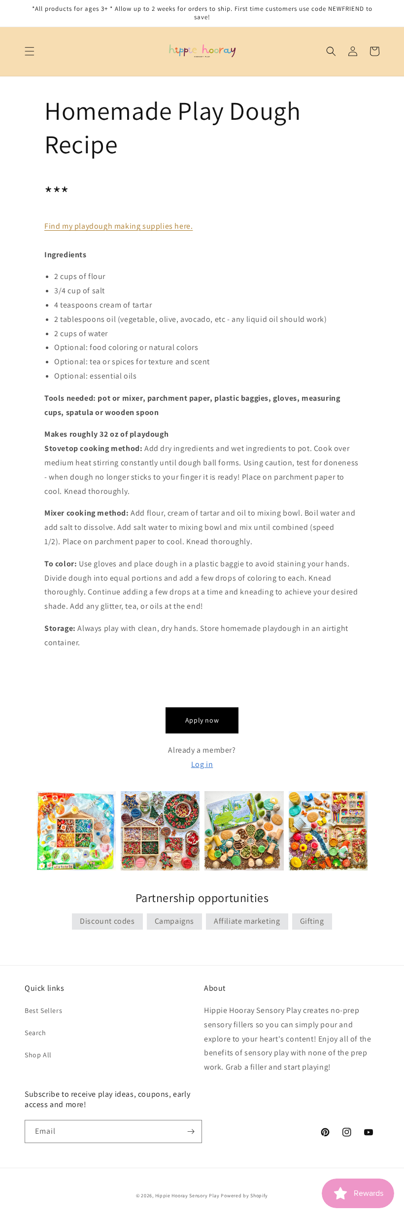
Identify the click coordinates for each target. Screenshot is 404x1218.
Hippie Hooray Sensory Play (187, 1195)
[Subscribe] (191, 1131)
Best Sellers (43, 1010)
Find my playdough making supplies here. (118, 226)
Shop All (38, 1054)
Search (35, 1032)
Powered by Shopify (244, 1195)
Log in (202, 764)
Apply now (202, 720)
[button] (29, 51)
